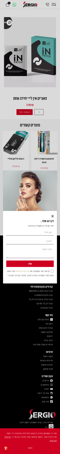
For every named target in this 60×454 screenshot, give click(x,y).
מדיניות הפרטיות (22, 271)
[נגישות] (5, 448)
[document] (30, 227)
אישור (30, 447)
